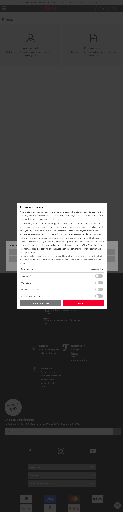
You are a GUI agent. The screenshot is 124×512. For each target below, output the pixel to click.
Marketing (26, 282)
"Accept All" (49, 241)
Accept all (84, 303)
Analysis (25, 276)
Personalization (28, 289)
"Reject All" (47, 230)
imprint (23, 263)
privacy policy (87, 259)
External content (29, 296)
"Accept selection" (28, 252)
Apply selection (40, 303)
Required (25, 269)
